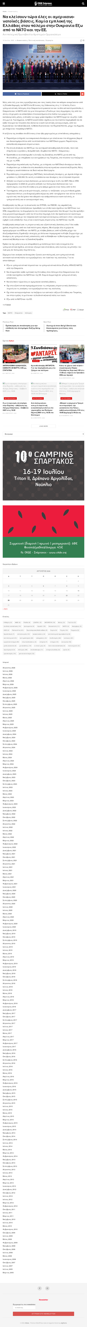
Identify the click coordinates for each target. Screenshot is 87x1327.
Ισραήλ (41, 626)
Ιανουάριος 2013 (9, 1186)
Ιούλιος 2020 (8, 907)
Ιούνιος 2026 (7, 674)
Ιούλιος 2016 (8, 1066)
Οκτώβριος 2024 (9, 741)
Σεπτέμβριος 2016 (10, 1060)
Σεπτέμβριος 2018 (10, 980)
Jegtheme (64, 1323)
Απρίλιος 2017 (8, 1036)
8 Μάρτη (8, 622)
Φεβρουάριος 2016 (10, 1083)
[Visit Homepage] (43, 3)
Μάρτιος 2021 (8, 880)
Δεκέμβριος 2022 (9, 810)
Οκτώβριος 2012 (9, 1193)
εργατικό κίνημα (11, 642)
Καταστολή (54, 626)
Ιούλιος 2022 (8, 827)
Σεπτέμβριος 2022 (10, 820)
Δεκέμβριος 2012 (9, 1189)
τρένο (66, 650)
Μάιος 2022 (7, 834)
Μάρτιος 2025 (8, 724)
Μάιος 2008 (7, 1256)
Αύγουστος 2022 (9, 824)
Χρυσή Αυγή (9, 634)
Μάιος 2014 (7, 1149)
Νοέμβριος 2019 (9, 933)
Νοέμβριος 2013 (9, 1159)
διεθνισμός (55, 638)
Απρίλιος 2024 (8, 761)
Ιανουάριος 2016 (9, 1086)
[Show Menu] (4, 3)
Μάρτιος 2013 (8, 1183)
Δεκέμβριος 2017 (9, 1010)
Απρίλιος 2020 (8, 917)
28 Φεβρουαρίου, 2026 (67, 378)
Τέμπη (64, 630)
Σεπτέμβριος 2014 (10, 1139)
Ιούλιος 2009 (8, 1236)
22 (67, 595)
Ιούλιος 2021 (8, 867)
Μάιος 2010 (7, 1226)
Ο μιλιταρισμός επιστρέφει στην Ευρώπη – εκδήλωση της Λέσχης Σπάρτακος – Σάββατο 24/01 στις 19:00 (15, 406)
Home (4, 11)
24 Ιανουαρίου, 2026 (10, 413)
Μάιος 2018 (7, 993)
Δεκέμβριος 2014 (9, 1129)
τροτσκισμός (10, 653)
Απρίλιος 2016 (8, 1076)
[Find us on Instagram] (47, 1288)
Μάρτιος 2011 (8, 1216)
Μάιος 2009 (7, 1239)
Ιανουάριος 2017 (9, 1046)
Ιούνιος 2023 (7, 791)
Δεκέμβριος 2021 (9, 850)
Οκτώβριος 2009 (9, 1233)
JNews (27, 1323)
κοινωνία (66, 642)
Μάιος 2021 (7, 874)
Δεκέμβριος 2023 (9, 774)
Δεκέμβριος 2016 (9, 1050)
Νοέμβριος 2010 (9, 1219)
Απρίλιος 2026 (8, 681)
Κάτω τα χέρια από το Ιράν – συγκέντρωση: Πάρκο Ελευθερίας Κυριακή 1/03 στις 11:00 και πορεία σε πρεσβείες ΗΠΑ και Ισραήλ (72, 370)
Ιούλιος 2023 (8, 787)
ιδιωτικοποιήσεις (29, 642)
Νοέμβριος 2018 (9, 973)
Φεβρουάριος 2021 (10, 884)
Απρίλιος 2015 (8, 1116)
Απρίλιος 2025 (8, 721)
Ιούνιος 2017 (7, 1030)
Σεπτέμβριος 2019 (10, 940)
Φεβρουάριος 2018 (10, 1003)
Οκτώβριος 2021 (9, 857)
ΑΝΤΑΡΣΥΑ (50, 622)
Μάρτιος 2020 (8, 920)
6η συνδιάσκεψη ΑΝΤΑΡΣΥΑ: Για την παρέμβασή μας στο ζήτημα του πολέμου (43, 367)
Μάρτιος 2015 (8, 1119)
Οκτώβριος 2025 (9, 701)
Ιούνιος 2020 (7, 910)
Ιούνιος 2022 (7, 830)
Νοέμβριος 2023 (9, 777)
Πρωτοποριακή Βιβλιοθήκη (37, 630)
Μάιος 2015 (7, 1113)
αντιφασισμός (26, 638)
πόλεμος (28, 313)
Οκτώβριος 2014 (9, 1136)
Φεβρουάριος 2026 (10, 687)
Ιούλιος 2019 (8, 947)
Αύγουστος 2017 (9, 1023)
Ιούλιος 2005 (8, 1269)
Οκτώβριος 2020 (9, 897)
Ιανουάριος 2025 (9, 731)
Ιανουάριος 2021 (9, 887)
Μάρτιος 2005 (8, 1272)
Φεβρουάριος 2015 (10, 1123)
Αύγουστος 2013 (9, 1169)
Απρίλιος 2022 (8, 837)
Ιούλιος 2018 (8, 987)
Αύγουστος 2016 (9, 1063)
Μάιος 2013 (7, 1176)
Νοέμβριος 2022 (9, 814)
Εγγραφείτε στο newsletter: (24, 1304)
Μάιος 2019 (7, 953)
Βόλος (61, 622)
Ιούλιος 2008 (8, 1252)
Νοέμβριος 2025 (9, 697)
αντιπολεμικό (10, 638)
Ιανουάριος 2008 (9, 1259)
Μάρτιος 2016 (8, 1080)
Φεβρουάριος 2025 (10, 727)
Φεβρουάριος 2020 (10, 923)
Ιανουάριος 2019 (9, 967)
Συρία (54, 630)
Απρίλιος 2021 (8, 877)
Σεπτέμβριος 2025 (10, 704)
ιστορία (43, 642)
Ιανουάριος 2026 (9, 691)
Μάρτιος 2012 (8, 1203)
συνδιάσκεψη (37, 650)
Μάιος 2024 (7, 757)
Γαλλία (72, 622)
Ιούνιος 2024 (7, 754)
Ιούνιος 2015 (7, 1110)
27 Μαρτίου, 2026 (9, 373)
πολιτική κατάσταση (56, 646)
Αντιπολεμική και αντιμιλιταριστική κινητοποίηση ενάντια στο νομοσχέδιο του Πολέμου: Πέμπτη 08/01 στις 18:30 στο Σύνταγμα (42, 409)
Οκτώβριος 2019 (9, 937)
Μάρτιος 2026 (8, 684)
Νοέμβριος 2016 (9, 1053)
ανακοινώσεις (39, 634)
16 (78, 591)
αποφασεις (41, 638)
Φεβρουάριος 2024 (10, 767)
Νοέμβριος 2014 (9, 1133)
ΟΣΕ (6, 630)
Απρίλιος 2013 (8, 1179)
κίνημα (54, 642)
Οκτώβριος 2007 (9, 1262)
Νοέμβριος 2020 (9, 893)
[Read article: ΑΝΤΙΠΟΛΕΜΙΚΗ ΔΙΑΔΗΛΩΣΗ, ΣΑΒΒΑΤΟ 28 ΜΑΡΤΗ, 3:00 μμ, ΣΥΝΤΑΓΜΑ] (16, 354)
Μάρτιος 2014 (8, 1153)
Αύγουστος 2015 (9, 1103)
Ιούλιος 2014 (8, 1143)
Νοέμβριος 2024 (9, 737)
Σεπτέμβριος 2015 (10, 1099)
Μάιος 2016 (7, 1073)
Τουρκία (75, 630)
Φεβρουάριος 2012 (10, 1206)
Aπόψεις (36, 361)
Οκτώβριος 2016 (9, 1056)
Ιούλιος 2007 (8, 1266)
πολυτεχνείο (74, 646)
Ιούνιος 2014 (7, 1146)
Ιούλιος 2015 (8, 1106)
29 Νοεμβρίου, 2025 (66, 415)
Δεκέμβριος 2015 (9, 1090)
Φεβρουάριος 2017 (10, 1043)
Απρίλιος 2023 (8, 797)
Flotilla (27, 622)
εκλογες (68, 638)
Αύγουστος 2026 (9, 668)
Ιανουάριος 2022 (9, 847)
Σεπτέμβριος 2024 (10, 744)
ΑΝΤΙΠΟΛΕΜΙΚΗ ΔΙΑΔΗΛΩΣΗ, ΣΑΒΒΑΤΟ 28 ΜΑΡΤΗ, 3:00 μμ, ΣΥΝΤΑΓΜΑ (15, 367)
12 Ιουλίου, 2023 (8, 40)
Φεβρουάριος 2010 (10, 1229)
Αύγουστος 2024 (9, 747)
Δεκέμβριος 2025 (9, 694)
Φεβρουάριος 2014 (10, 1156)
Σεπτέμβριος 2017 (10, 1020)
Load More (43, 426)
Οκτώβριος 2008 (9, 1249)
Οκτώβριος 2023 (9, 780)
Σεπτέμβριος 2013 (10, 1166)
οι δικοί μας (39, 646)
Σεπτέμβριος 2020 (10, 900)
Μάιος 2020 (7, 913)
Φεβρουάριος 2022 (10, 844)
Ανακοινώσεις (13, 11)
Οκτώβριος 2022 (9, 817)
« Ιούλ (5, 609)
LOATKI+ (37, 622)
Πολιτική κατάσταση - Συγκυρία (41, 40)
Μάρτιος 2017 (8, 1040)
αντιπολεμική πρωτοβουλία (59, 634)
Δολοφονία (29, 626)
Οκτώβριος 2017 (9, 1016)
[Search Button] (83, 3)
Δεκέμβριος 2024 (9, 734)
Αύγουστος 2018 (9, 983)
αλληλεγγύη (23, 634)
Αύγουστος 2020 (9, 903)
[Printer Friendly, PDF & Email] (73, 310)
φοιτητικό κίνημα (26, 653)
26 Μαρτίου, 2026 (37, 373)
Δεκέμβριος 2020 (9, 890)
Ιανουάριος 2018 (9, 1006)
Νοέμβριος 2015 (9, 1093)
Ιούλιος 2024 (8, 751)
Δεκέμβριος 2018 (9, 970)
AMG (18, 622)
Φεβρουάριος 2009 (10, 1242)
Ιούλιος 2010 (8, 1222)
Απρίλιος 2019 (8, 957)
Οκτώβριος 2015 (9, 1096)
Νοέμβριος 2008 (9, 1246)
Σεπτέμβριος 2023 (10, 784)
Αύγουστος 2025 (9, 707)
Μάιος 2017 (7, 1033)
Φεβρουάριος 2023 (10, 804)
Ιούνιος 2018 (7, 990)
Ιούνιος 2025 (7, 714)
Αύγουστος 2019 (9, 943)
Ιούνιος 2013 (7, 1173)
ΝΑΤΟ (10, 313)
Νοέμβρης (77, 626)
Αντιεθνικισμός (10, 398)
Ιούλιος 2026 (8, 671)
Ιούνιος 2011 (7, 1213)
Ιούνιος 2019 (7, 950)
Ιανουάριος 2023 (9, 807)
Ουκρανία (18, 313)
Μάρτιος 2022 (8, 840)
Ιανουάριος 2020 (9, 927)
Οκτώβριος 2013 (9, 1163)
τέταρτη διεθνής (53, 650)
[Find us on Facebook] (39, 1288)
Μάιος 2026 (7, 677)
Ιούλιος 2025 (8, 711)
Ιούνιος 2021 (7, 870)
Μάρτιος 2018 (8, 1000)
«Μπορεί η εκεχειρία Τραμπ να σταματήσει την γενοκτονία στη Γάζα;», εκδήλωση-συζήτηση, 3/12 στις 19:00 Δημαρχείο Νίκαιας (72, 408)
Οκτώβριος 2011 (9, 1209)
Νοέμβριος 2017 (9, 1013)
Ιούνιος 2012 (7, 1199)
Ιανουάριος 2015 (9, 1126)
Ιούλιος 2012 (8, 1196)
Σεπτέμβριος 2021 (10, 860)
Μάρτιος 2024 (8, 764)
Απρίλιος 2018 (8, 997)
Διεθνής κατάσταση (12, 626)
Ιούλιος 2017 (8, 1026)
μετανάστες (25, 646)
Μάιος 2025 (7, 717)
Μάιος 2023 (7, 794)
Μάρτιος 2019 (8, 960)
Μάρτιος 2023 (8, 800)
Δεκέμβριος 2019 (9, 930)
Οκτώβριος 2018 (9, 977)
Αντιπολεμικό (10, 361)
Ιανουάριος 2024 (9, 771)
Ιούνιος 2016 (7, 1070)
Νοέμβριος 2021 (9, 854)
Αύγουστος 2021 (9, 864)
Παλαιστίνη (18, 630)
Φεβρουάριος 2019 (10, 963)
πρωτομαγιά (9, 650)
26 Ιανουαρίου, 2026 (38, 418)
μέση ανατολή (10, 646)
